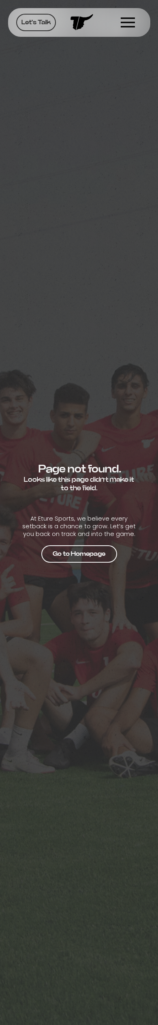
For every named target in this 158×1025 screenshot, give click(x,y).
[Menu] (128, 22)
